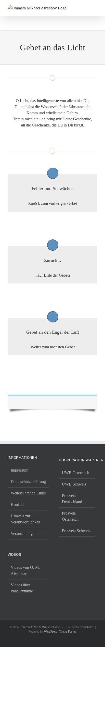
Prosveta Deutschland (72, 498)
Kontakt (17, 504)
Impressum (19, 470)
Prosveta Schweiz (76, 531)
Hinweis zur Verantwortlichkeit (25, 519)
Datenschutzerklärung (28, 481)
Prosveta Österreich (70, 516)
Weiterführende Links (28, 493)
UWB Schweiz (74, 484)
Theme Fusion (67, 631)
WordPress (50, 631)
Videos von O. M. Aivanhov (25, 570)
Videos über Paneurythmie (22, 588)
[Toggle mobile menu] (95, 7)
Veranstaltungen (23, 533)
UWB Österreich (75, 473)
